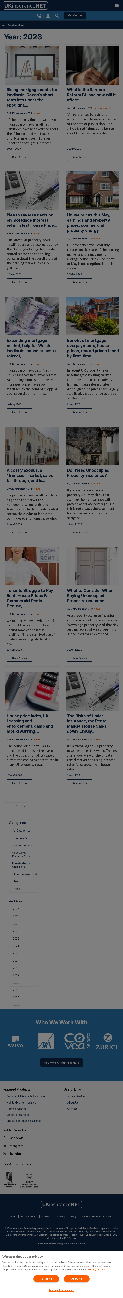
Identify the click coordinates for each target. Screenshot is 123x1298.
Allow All (76, 1278)
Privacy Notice (96, 1269)
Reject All (46, 1278)
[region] (61, 1274)
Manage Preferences (61, 1290)
